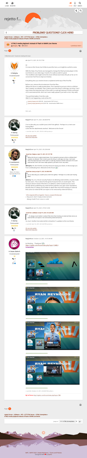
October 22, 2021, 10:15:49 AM (39, 239)
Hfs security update (31, 135)
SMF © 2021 (33, 453)
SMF (26, 453)
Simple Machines (42, 453)
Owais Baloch (15, 251)
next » (79, 46)
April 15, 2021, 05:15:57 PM (35, 60)
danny (15, 132)
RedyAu (15, 46)
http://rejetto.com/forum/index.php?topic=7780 (47, 395)
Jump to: (55, 421)
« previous (74, 46)
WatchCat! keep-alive (31, 137)
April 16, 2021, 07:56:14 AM (38, 208)
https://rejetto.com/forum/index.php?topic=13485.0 (42, 245)
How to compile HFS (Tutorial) (53, 195)
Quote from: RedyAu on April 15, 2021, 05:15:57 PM (39, 154)
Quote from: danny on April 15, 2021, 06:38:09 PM (39, 171)
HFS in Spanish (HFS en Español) (35, 195)
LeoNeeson (15, 162)
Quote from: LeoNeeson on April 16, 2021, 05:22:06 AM (40, 212)
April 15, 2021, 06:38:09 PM (38, 120)
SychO (50, 454)
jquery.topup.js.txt (33, 101)
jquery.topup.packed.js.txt (35, 103)
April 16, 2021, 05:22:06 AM (38, 149)
